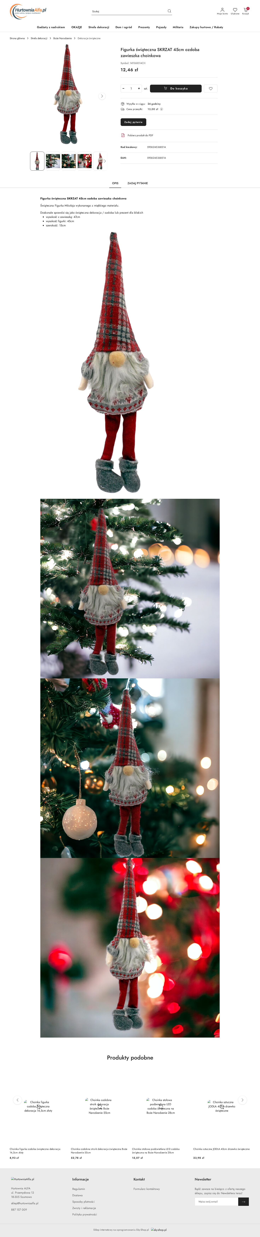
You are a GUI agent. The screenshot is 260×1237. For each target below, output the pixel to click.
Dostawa (77, 1195)
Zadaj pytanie (133, 122)
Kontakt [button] (139, 1179)
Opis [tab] (115, 183)
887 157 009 (19, 1210)
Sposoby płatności (83, 1202)
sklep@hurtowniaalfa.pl (24, 1203)
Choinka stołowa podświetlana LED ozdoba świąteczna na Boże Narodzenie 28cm (33, 1150)
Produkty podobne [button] (130, 1058)
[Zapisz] (243, 1202)
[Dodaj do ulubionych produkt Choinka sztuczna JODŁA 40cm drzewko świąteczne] (123, 1072)
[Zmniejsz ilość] (123, 88)
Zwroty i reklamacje (84, 1208)
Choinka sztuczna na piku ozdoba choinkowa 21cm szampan (221, 1150)
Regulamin (78, 1189)
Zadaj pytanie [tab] (138, 183)
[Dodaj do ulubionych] (211, 88)
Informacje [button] (80, 1179)
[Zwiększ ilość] (139, 88)
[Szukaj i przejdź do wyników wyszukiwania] (169, 11)
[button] (102, 96)
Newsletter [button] (203, 1179)
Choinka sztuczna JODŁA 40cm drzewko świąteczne (99, 1149)
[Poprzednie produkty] (17, 1100)
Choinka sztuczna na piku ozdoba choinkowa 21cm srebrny (160, 1150)
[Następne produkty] (242, 1100)
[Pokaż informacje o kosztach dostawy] (161, 109)
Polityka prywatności (84, 1214)
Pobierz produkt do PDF (140, 135)
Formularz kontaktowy (147, 1189)
